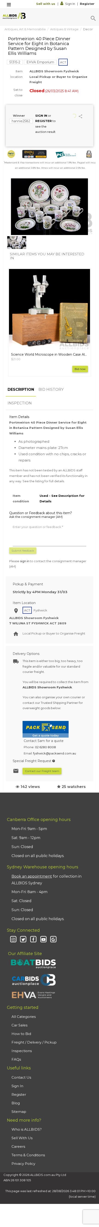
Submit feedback (23, 550)
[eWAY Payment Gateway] (34, 154)
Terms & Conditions (28, 1155)
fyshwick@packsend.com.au (54, 753)
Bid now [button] (80, 369)
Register (87, 4)
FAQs (16, 1059)
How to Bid (21, 1034)
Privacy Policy (23, 1163)
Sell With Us (22, 1138)
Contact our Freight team (42, 771)
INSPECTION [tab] (20, 403)
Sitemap (19, 1111)
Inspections (22, 1051)
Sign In (70, 4)
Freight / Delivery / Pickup (34, 1042)
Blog (16, 1103)
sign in (24, 561)
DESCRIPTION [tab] (21, 389)
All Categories (24, 1016)
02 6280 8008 (45, 747)
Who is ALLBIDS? (27, 1129)
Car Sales (19, 1025)
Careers (18, 1146)
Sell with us (46, 4)
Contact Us (21, 1077)
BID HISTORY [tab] (51, 389)
